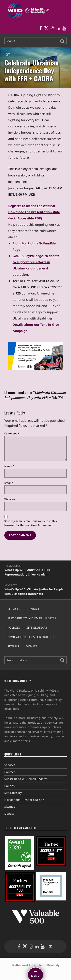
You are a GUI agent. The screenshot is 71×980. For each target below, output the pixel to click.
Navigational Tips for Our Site (30, 637)
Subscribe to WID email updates (31, 618)
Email (8, 482)
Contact (33, 609)
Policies (13, 627)
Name (9, 466)
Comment (11, 433)
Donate (31, 646)
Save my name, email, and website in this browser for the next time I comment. (30, 523)
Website (9, 499)
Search (62, 660)
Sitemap (13, 646)
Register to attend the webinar (31, 206)
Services (13, 609)
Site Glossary (36, 627)
